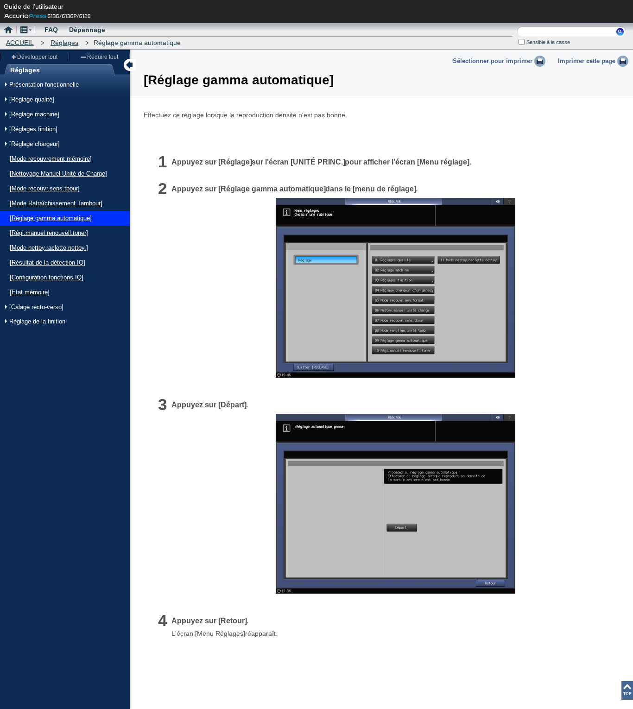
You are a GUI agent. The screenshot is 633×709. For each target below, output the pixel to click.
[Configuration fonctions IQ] (46, 277)
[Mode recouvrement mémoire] (51, 158)
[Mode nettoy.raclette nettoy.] (49, 247)
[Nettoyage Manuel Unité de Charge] (58, 173)
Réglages (64, 42)
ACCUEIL (20, 42)
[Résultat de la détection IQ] (47, 262)
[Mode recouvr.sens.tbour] (45, 188)
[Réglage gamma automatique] (51, 218)
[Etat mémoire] (30, 292)
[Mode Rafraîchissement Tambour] (56, 203)
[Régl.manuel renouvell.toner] (49, 232)
